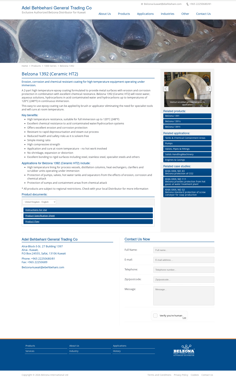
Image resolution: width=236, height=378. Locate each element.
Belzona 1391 (172, 115)
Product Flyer (32, 221)
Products (124, 14)
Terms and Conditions (159, 375)
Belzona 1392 (67, 66)
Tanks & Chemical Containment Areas (185, 137)
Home (25, 66)
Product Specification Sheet (40, 215)
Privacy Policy (181, 375)
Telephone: (131, 269)
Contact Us (203, 14)
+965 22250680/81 (200, 4)
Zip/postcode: (133, 279)
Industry (73, 351)
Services (30, 351)
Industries (167, 14)
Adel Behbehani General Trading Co (57, 9)
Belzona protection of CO (179, 172)
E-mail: (129, 259)
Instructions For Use (36, 209)
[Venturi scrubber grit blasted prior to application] (187, 89)
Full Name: (131, 250)
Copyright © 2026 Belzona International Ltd (45, 375)
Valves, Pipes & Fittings (177, 148)
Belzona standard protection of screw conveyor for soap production (185, 192)
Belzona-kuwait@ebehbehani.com (163, 4)
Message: (130, 289)
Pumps (169, 143)
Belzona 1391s (173, 121)
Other (185, 14)
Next (209, 89)
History (117, 351)
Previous (165, 89)
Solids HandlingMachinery (179, 154)
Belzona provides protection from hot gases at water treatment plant (185, 181)
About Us (105, 14)
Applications (145, 14)
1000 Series (50, 66)
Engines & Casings (175, 159)
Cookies (195, 375)
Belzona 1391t (172, 126)
